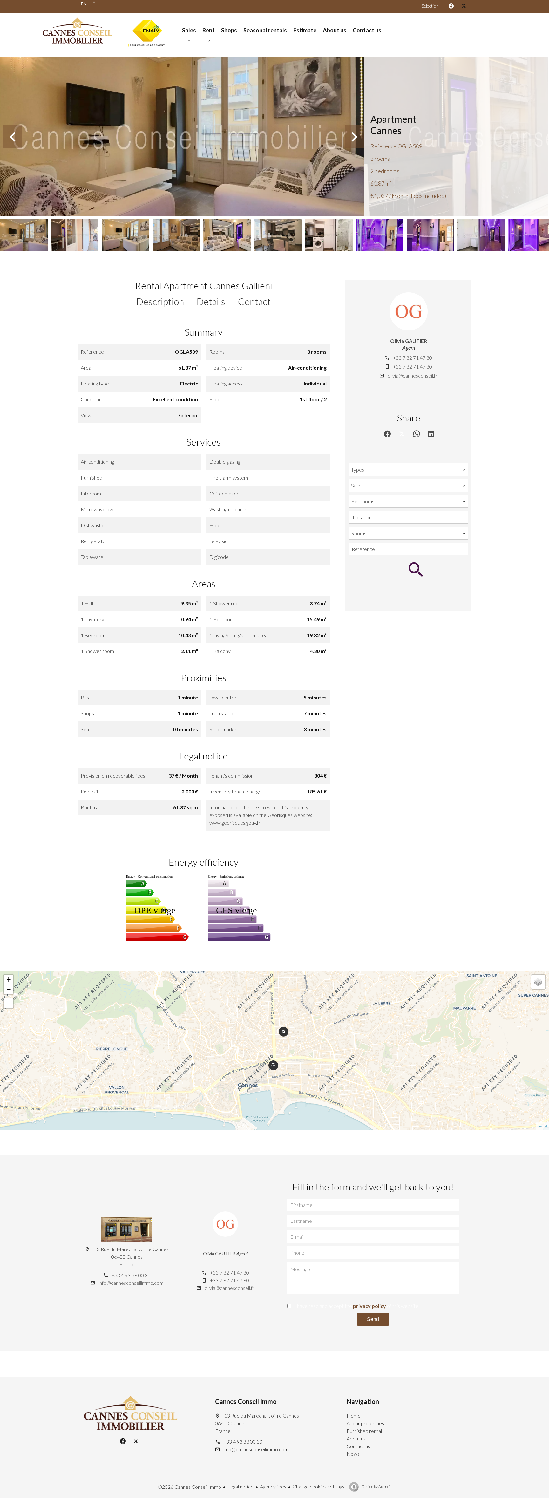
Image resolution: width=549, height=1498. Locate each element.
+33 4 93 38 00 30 (131, 1275)
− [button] (9, 989)
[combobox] (408, 469)
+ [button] (9, 980)
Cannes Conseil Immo (246, 1401)
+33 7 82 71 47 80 (412, 358)
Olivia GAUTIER (408, 341)
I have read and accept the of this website (356, 1306)
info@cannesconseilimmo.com (131, 1283)
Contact (254, 301)
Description (160, 301)
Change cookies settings (318, 1486)
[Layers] (538, 982)
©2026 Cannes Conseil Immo (189, 1487)
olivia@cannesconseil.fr (412, 375)
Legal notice (240, 1486)
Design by (376, 1486)
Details (211, 301)
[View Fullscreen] (8, 1003)
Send (373, 1319)
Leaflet (542, 1126)
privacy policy (369, 1306)
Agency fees (273, 1486)
